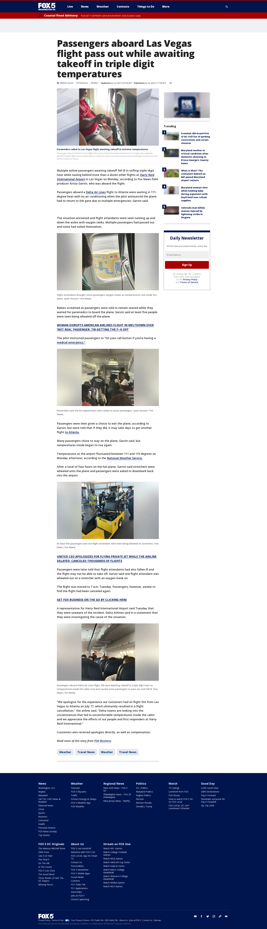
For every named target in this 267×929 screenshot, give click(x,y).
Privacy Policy (190, 279)
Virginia (41, 791)
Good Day (208, 783)
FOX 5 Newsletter (80, 869)
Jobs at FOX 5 (78, 895)
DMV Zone (43, 852)
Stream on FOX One (117, 844)
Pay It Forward (208, 795)
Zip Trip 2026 (207, 805)
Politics (141, 783)
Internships (76, 891)
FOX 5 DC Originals (51, 844)
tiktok (220, 916)
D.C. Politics (142, 787)
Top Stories (44, 835)
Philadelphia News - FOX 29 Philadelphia (117, 796)
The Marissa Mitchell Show (51, 848)
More (165, 6)
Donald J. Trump (144, 806)
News (42, 783)
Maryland (43, 795)
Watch (173, 783)
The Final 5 (43, 859)
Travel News (86, 752)
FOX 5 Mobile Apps (80, 873)
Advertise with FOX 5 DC (83, 852)
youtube (195, 916)
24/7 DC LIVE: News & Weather (49, 800)
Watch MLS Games (113, 886)
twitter (207, 916)
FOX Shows (174, 795)
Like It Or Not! (45, 855)
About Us (77, 844)
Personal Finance (46, 827)
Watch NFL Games (112, 848)
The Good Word (46, 874)
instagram (213, 916)
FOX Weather (77, 806)
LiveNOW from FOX (178, 791)
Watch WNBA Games (114, 882)
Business (42, 816)
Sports (41, 812)
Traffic (74, 795)
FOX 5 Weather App (81, 802)
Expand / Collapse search (227, 6)
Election (140, 799)
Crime (41, 809)
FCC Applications (79, 888)
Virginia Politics (143, 795)
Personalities (77, 866)
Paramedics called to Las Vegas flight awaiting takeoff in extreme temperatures (102, 149)
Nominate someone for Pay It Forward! (213, 800)
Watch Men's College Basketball (113, 871)
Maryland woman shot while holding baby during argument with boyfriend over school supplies (194, 194)
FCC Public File (78, 884)
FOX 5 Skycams (78, 791)
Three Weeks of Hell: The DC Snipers (51, 879)
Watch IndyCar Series (114, 866)
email (226, 916)
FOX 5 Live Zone (46, 870)
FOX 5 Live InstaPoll (81, 848)
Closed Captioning (80, 899)
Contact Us (76, 862)
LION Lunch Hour (209, 787)
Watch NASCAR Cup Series (116, 862)
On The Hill (43, 863)
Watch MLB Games (113, 858)
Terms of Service (189, 282)
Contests (75, 880)
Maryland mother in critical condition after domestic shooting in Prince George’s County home (194, 157)
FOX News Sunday (47, 831)
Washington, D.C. (46, 787)
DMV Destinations (210, 791)
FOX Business (82, 83)
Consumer (43, 820)
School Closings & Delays (83, 799)
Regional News (113, 783)
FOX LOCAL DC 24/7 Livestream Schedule (179, 807)
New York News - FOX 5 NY (115, 789)
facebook (201, 916)
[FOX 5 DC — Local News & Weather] (48, 6)
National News (45, 805)
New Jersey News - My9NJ (116, 800)
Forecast (75, 787)
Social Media (77, 877)
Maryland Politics (144, 791)
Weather (94, 83)
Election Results (144, 802)
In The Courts (45, 866)
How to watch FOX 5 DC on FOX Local (181, 800)
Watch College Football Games (115, 853)
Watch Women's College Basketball (115, 877)
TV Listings (174, 787)
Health (41, 824)
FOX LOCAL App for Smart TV (84, 857)
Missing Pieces (45, 884)
